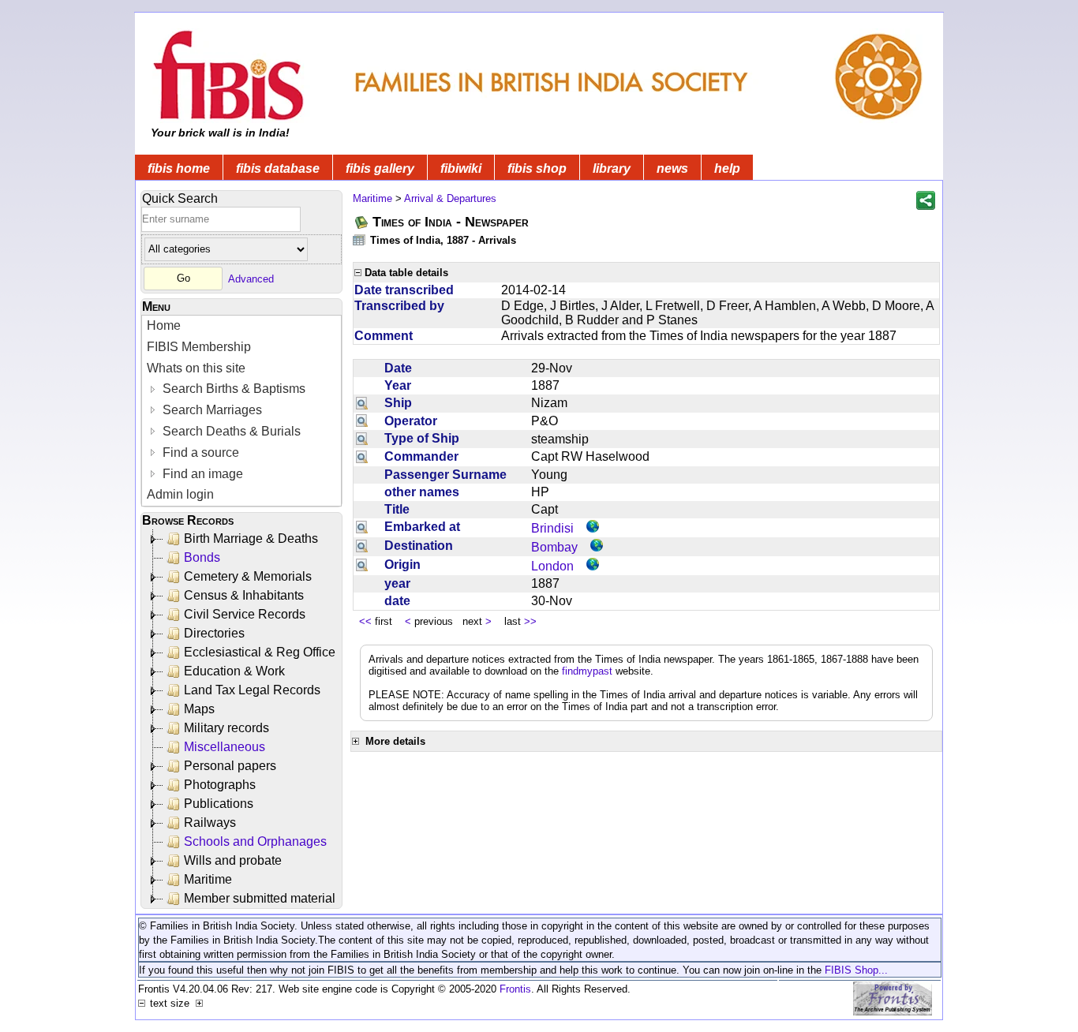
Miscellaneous (224, 746)
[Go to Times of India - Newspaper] (362, 222)
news (672, 168)
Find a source (199, 452)
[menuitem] (241, 326)
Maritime (208, 879)
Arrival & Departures (450, 198)
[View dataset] (360, 239)
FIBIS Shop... (856, 970)
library (612, 168)
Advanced (251, 278)
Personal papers (230, 765)
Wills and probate (233, 860)
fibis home (179, 168)
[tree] (243, 718)
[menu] (241, 411)
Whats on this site (196, 368)
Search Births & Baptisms (232, 388)
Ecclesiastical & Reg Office (259, 652)
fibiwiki (460, 168)
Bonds (202, 557)
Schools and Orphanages (255, 841)
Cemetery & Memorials (248, 576)
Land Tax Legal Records (252, 690)
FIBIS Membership (199, 346)
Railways (210, 822)
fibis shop (537, 168)
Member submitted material (259, 898)
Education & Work (234, 671)
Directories (214, 633)
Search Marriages (210, 410)
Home (164, 325)
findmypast (587, 671)
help (727, 168)
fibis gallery (380, 168)
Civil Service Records (244, 614)
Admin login (180, 494)
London (552, 566)
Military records (226, 728)
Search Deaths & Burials (230, 431)
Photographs (220, 784)
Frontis (515, 989)
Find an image (201, 473)
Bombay (554, 547)
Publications (218, 803)
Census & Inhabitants (244, 595)
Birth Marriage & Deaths (251, 538)
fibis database (278, 168)
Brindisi (552, 528)
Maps (199, 709)
